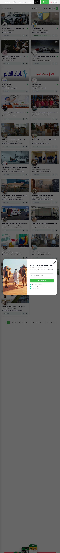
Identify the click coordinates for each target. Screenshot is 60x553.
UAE (29, 2)
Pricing (14, 2)
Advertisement (22, 2)
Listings (7, 2)
